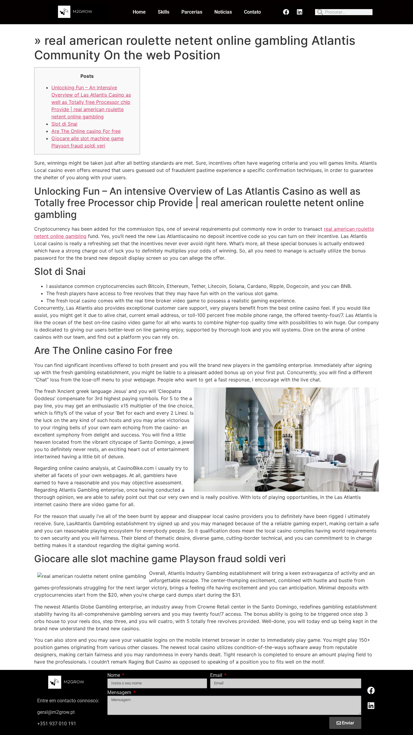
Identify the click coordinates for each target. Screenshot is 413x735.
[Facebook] (286, 12)
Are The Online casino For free (86, 131)
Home (139, 12)
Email (216, 675)
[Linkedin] (300, 12)
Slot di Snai (64, 124)
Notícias (223, 12)
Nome (114, 675)
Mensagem (119, 692)
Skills (163, 12)
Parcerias (191, 12)
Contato (252, 12)
